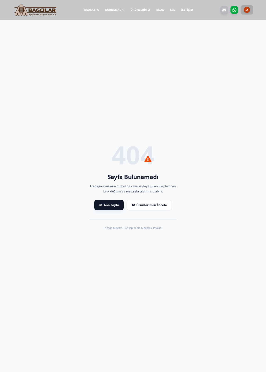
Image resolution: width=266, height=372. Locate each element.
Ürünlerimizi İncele (151, 205)
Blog (160, 10)
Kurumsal (113, 10)
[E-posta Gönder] (224, 10)
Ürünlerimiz (140, 10)
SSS (172, 10)
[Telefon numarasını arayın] (247, 10)
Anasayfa (91, 10)
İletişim (187, 10)
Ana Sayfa (111, 205)
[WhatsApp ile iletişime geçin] (234, 10)
